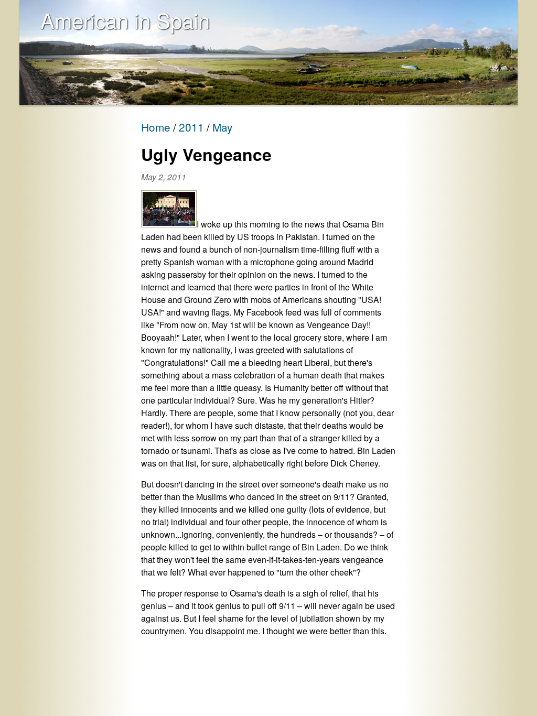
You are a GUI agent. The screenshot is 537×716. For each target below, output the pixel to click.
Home (155, 127)
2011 (191, 127)
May (222, 127)
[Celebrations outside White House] (169, 224)
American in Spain (125, 20)
